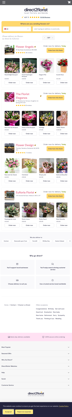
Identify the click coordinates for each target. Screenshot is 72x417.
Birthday (51, 309)
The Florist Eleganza (22, 96)
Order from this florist (55, 50)
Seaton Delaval (59, 241)
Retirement (48, 315)
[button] (4, 2)
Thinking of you (49, 319)
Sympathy (61, 315)
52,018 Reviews (45, 17)
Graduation (48, 312)
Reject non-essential (24, 412)
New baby (56, 312)
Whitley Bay (46, 241)
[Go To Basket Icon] (69, 2)
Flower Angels (25, 47)
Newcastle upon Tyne (20, 241)
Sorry (55, 315)
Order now (12, 83)
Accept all (8, 412)
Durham (6, 241)
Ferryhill (34, 241)
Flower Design (25, 145)
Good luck (39, 312)
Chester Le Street (24, 305)
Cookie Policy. (64, 406)
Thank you (39, 319)
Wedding (58, 319)
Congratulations (41, 309)
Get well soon (59, 309)
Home (6, 305)
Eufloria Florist (25, 192)
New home (39, 315)
